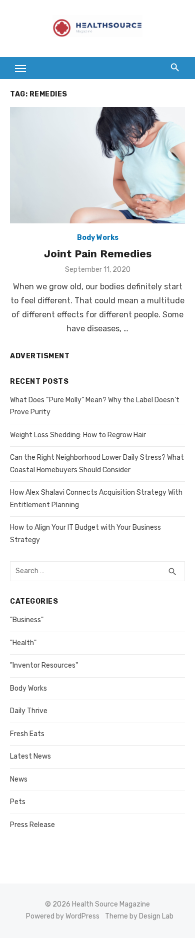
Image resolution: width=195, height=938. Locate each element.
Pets (18, 802)
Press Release (32, 825)
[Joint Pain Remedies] (97, 165)
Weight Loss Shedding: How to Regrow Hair (78, 435)
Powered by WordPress (63, 916)
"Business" (27, 620)
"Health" (23, 643)
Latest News (30, 756)
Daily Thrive (29, 711)
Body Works (97, 237)
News (19, 779)
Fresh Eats (27, 734)
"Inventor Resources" (44, 665)
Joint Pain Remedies (98, 253)
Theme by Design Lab (139, 916)
